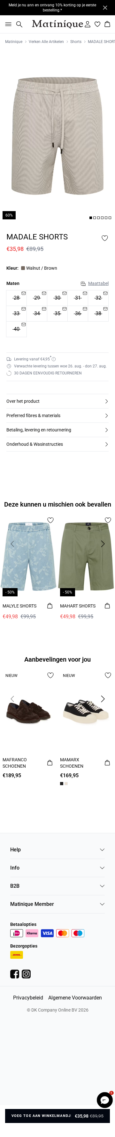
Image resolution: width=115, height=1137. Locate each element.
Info (14, 868)
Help (15, 850)
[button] (57, 401)
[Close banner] (105, 7)
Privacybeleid (28, 998)
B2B (14, 886)
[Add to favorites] (104, 238)
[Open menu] (7, 24)
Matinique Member (32, 904)
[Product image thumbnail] (90, 218)
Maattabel (98, 283)
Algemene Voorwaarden (75, 998)
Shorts (75, 41)
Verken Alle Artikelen (46, 41)
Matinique (13, 41)
